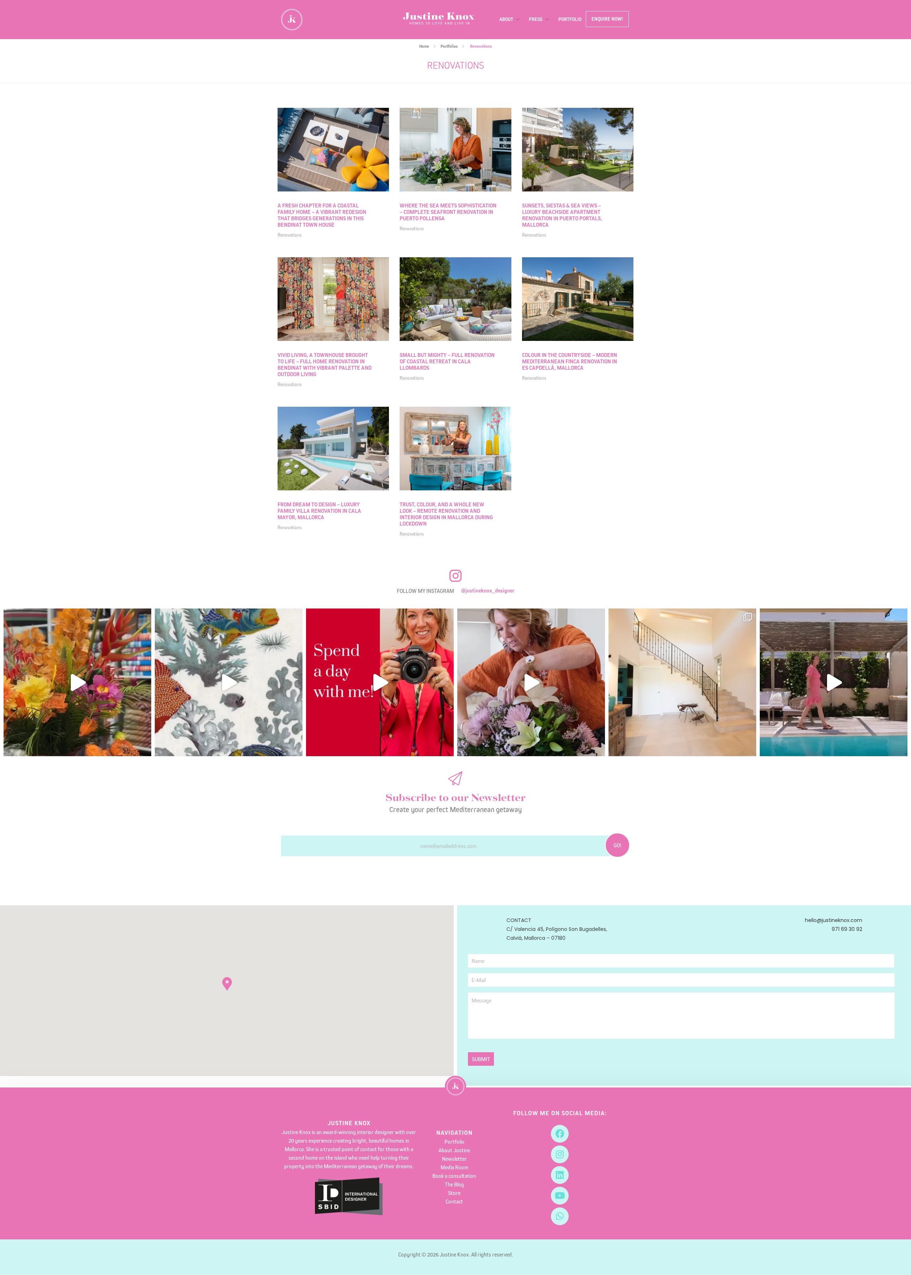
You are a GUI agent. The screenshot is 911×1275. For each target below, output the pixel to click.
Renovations (290, 235)
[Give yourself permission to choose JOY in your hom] (77, 682)
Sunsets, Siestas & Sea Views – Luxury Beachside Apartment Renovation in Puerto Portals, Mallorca (562, 215)
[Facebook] (560, 1134)
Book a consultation (454, 1176)
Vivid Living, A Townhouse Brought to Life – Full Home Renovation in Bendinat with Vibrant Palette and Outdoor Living (325, 365)
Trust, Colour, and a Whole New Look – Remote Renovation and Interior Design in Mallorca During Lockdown (446, 514)
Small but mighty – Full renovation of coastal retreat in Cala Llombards (447, 361)
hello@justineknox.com (833, 920)
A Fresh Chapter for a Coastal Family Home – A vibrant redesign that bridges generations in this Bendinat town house (322, 215)
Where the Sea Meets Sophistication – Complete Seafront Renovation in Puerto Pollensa (448, 212)
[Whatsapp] (560, 1216)
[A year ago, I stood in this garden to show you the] (833, 682)
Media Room (454, 1167)
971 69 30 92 (847, 929)
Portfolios (449, 46)
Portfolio (454, 1141)
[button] (227, 984)
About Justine (454, 1150)
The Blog (454, 1184)
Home (424, 46)
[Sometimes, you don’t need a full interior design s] (380, 682)
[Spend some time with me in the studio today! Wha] (228, 682)
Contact (454, 1201)
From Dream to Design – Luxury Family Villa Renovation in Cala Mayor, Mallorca (319, 511)
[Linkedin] (560, 1175)
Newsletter (454, 1158)
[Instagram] (560, 1154)
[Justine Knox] (438, 18)
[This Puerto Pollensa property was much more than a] (531, 682)
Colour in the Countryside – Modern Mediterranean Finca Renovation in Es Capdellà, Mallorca (569, 361)
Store (454, 1193)
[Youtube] (560, 1196)
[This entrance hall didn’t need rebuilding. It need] (682, 682)
